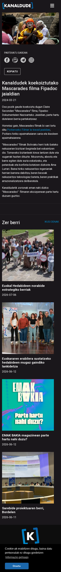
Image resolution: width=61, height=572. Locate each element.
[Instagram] (31, 60)
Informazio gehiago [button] (16, 557)
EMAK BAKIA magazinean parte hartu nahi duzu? (25, 437)
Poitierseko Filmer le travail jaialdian (28, 129)
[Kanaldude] (18, 5)
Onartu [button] (17, 566)
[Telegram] (23, 60)
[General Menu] (52, 5)
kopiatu (12, 71)
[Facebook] (7, 60)
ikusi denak (52, 221)
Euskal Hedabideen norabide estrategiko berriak (23, 288)
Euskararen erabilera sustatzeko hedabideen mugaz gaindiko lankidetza (26, 362)
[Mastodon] (15, 60)
